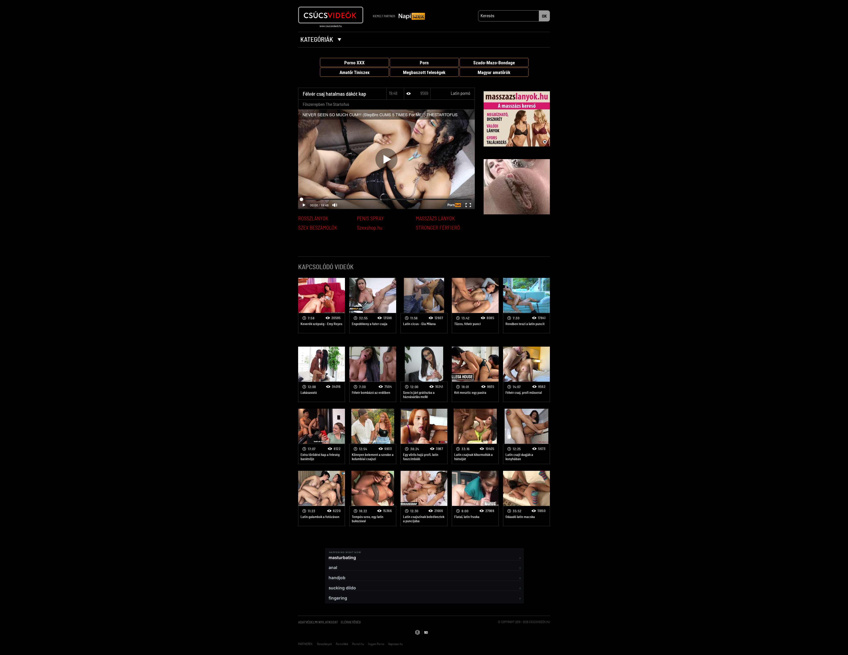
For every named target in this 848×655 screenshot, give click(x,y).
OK (544, 16)
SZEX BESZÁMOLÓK (317, 228)
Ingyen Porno (376, 644)
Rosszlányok (324, 644)
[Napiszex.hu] (412, 16)
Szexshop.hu (369, 228)
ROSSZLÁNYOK (313, 218)
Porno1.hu (358, 644)
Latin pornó (460, 93)
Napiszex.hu (395, 644)
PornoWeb (342, 644)
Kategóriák (317, 39)
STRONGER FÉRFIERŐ (438, 228)
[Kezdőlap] (330, 15)
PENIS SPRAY (370, 218)
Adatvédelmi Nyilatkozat (318, 622)
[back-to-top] (552, 641)
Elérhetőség (351, 622)
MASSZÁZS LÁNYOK (435, 218)
